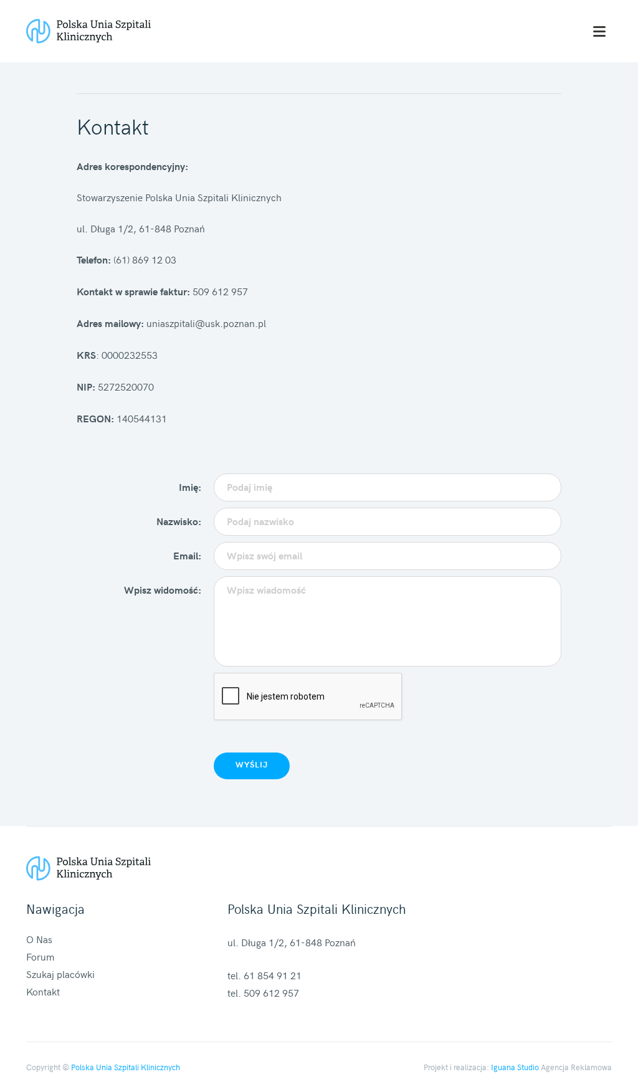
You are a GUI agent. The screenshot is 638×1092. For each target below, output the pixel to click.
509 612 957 (271, 992)
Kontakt (43, 991)
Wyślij (252, 764)
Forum (40, 956)
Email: (187, 555)
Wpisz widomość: (162, 589)
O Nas (39, 939)
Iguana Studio (515, 1067)
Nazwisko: (178, 521)
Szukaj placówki (60, 973)
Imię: (190, 486)
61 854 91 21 (273, 975)
